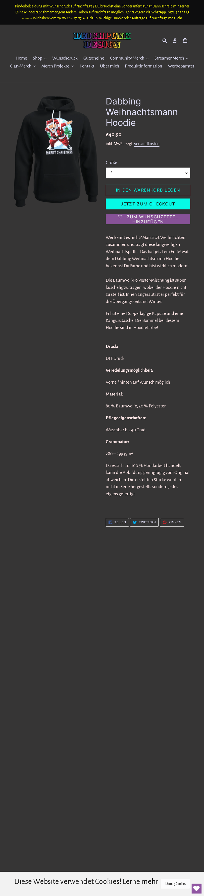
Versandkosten (146, 144)
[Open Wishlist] (197, 889)
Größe (111, 162)
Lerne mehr (140, 881)
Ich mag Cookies (175, 884)
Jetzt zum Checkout (148, 203)
